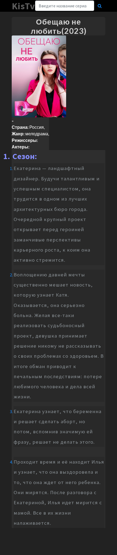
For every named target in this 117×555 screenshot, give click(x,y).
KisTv (23, 6)
